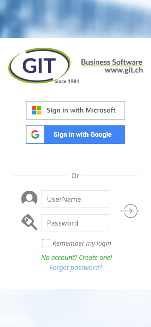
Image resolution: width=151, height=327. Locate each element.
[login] (129, 213)
